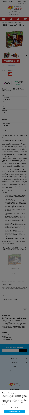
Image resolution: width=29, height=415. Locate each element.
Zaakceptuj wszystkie (14, 411)
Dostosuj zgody (14, 407)
